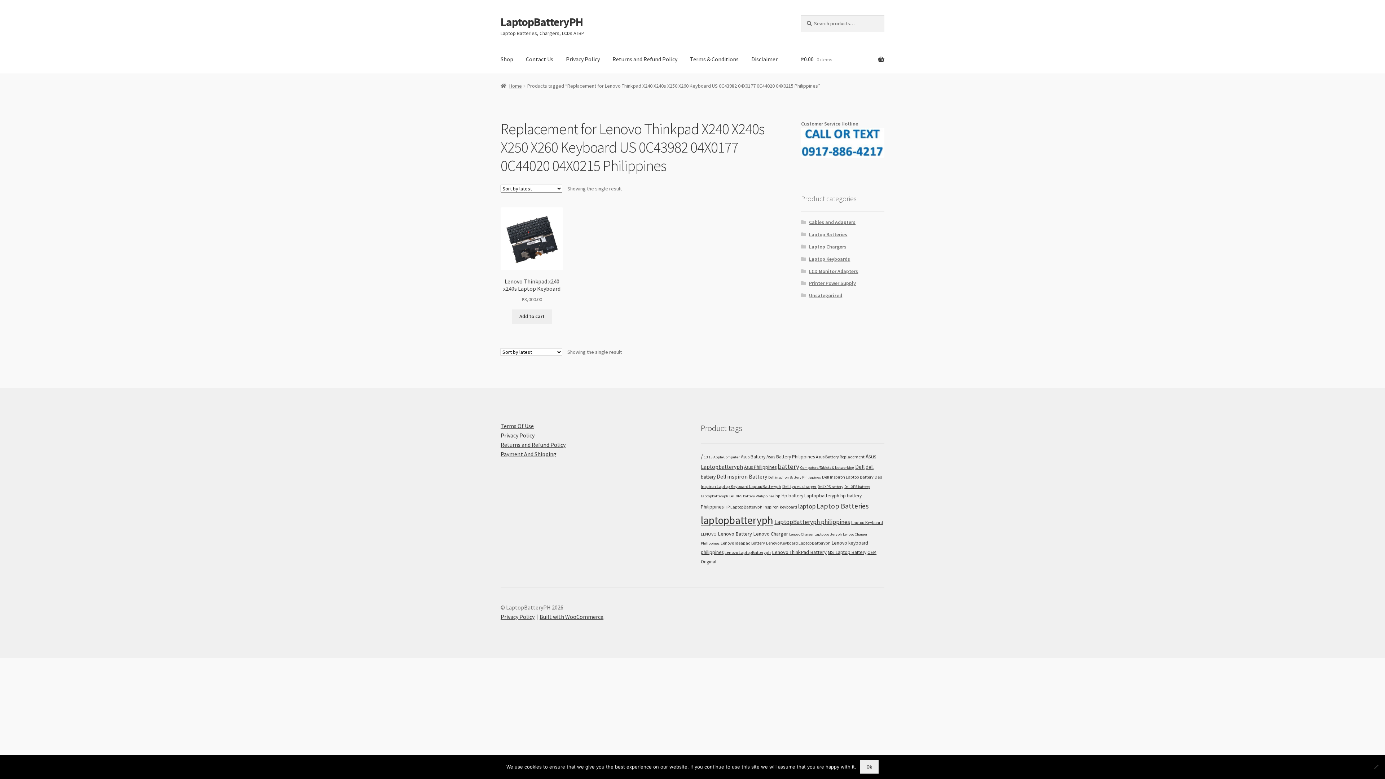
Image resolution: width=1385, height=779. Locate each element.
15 (710, 457)
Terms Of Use (517, 426)
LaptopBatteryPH (542, 22)
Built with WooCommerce (571, 616)
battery (788, 466)
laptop (806, 506)
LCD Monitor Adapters (833, 271)
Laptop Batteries (828, 234)
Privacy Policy (583, 59)
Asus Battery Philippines (790, 457)
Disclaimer (764, 59)
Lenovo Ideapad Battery (743, 543)
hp (778, 495)
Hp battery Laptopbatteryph (810, 496)
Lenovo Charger (770, 534)
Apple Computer (726, 457)
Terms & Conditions (714, 59)
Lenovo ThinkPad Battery (799, 552)
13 (706, 457)
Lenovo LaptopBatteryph (748, 552)
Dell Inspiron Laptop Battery (848, 477)
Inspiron (771, 507)
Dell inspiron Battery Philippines (794, 477)
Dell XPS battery (830, 486)
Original (708, 562)
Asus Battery (753, 457)
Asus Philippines (760, 467)
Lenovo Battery (735, 534)
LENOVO (709, 534)
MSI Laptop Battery (847, 552)
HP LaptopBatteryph (743, 507)
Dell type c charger (799, 486)
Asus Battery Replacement (840, 456)
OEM (871, 552)
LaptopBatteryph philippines (812, 522)
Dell (860, 466)
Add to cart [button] (532, 316)
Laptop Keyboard (867, 522)
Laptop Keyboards (829, 259)
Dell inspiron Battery (742, 476)
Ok (869, 767)
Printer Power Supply (832, 283)
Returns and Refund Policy (644, 59)
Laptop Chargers (828, 246)
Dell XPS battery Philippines (751, 496)
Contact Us (539, 59)
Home (515, 86)
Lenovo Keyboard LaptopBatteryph (798, 543)
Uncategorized (825, 295)
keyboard (788, 507)
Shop (507, 59)
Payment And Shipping (529, 454)
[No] (1376, 766)
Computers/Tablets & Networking (827, 467)
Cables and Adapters (832, 222)
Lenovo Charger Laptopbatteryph (815, 534)
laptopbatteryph (737, 520)
